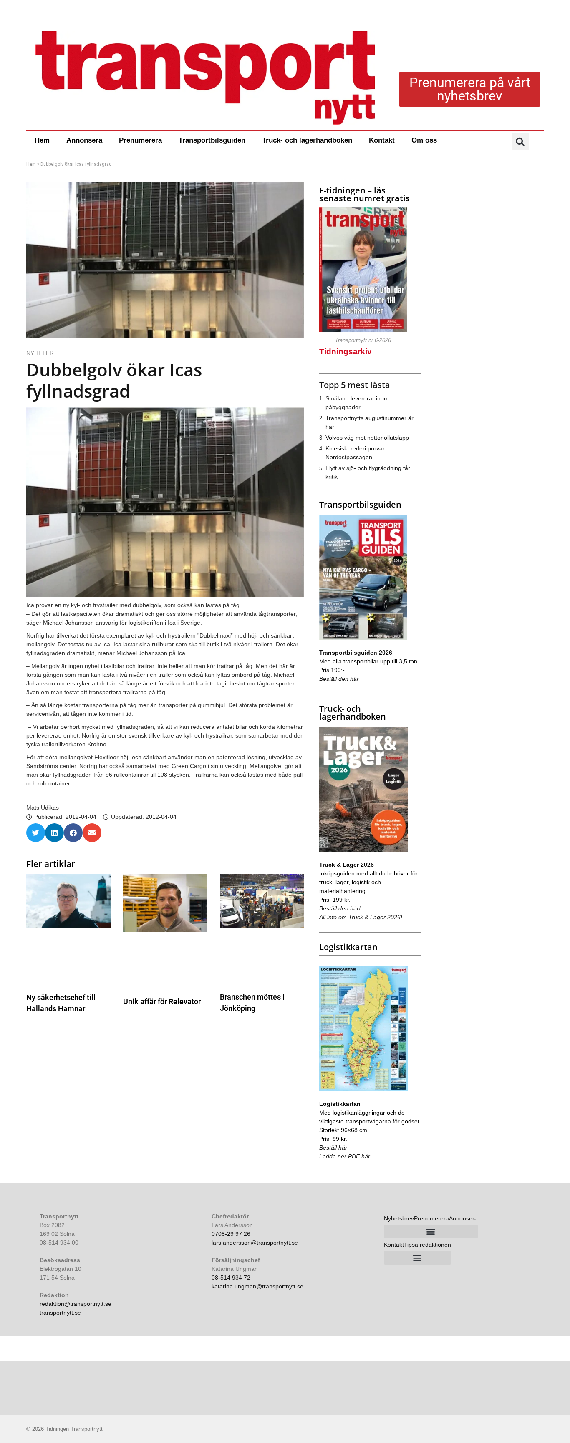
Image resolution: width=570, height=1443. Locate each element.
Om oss (424, 140)
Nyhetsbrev (399, 1218)
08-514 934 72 (231, 1277)
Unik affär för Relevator (162, 1001)
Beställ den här (339, 678)
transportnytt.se (60, 1312)
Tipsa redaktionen (427, 1244)
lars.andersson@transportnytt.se (255, 1242)
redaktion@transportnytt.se (75, 1303)
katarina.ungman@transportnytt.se (257, 1286)
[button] (520, 141)
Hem (42, 140)
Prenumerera (140, 140)
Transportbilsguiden (212, 140)
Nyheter (40, 353)
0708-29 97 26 (231, 1233)
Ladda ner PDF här (344, 1156)
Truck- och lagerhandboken (307, 140)
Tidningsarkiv (345, 351)
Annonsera (84, 140)
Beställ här (333, 1147)
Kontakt (382, 140)
